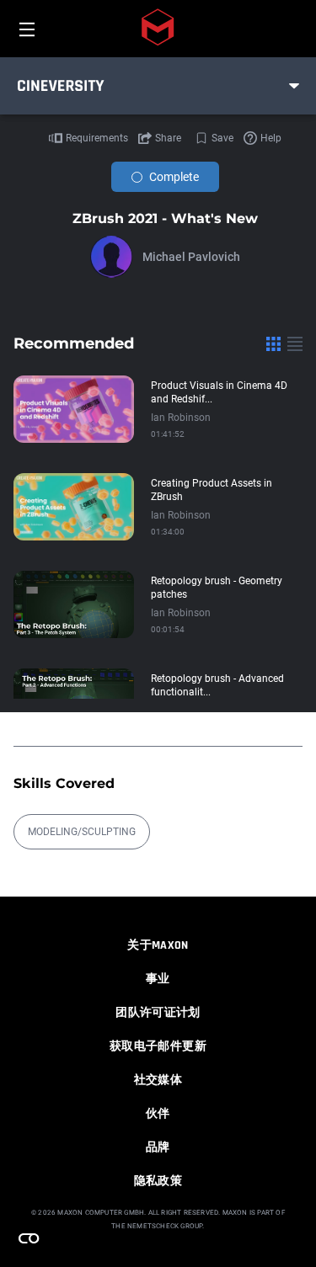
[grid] (273, 343)
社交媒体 (158, 1080)
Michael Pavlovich (191, 257)
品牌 (158, 1147)
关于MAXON (157, 945)
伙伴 (158, 1113)
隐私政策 (158, 1181)
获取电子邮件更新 (158, 1046)
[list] (295, 343)
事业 (158, 979)
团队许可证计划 (157, 1012)
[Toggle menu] (294, 86)
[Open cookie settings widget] (28, 1238)
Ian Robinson (181, 417)
